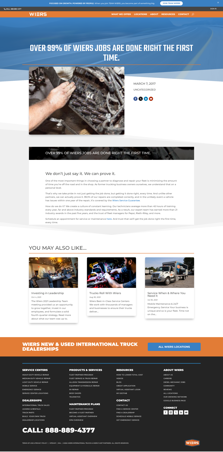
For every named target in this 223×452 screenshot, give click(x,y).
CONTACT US (122, 405)
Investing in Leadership (47, 293)
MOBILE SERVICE (29, 386)
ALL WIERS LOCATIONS (174, 346)
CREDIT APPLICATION (125, 386)
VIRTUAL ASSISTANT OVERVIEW (83, 416)
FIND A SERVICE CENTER (127, 409)
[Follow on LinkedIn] (146, 99)
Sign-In (213, 9)
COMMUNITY (169, 386)
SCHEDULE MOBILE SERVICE (128, 416)
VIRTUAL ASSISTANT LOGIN (128, 389)
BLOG (118, 382)
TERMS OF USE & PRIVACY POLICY (34, 443)
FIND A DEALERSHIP (125, 413)
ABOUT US (168, 375)
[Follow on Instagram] (171, 412)
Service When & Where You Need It (166, 294)
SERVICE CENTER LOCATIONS (35, 393)
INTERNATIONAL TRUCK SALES (35, 405)
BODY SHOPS (75, 393)
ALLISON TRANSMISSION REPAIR (83, 382)
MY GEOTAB (121, 393)
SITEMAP (53, 443)
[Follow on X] (141, 99)
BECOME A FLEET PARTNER (81, 413)
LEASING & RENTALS (31, 409)
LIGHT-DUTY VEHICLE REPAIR (35, 382)
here (109, 219)
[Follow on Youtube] (151, 99)
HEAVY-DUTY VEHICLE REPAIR (35, 375)
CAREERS (168, 378)
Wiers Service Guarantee (126, 200)
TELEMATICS (74, 397)
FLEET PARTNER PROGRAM (81, 375)
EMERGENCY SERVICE (31, 389)
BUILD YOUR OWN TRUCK (33, 416)
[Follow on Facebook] (135, 99)
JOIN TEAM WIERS (171, 3)
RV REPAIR (73, 389)
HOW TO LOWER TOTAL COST (129, 375)
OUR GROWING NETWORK (175, 397)
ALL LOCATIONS (171, 393)
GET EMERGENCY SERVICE (127, 420)
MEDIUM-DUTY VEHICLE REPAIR (36, 378)
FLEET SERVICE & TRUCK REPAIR (83, 378)
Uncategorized (144, 89)
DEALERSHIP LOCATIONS (33, 420)
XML (59, 443)
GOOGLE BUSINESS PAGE (175, 401)
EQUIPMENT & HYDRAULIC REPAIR (84, 386)
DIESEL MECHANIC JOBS (174, 382)
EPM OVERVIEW (76, 420)
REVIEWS (168, 389)
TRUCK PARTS (28, 413)
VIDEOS (119, 378)
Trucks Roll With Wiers (105, 293)
